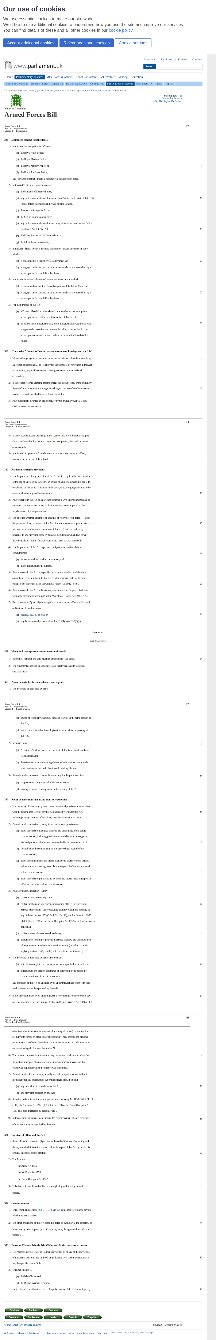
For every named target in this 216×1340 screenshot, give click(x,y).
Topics (169, 83)
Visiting (123, 77)
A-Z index (9, 1333)
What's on (57, 83)
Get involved (107, 77)
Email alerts (167, 59)
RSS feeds (182, 59)
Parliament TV (144, 83)
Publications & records (120, 83)
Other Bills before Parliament (167, 101)
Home (9, 77)
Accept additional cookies (30, 43)
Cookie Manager (146, 1333)
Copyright (102, 1333)
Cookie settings (133, 43)
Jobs (71, 1333)
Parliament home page (29, 90)
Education (137, 77)
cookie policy (120, 30)
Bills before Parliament (99, 90)
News (159, 83)
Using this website (85, 1333)
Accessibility (150, 59)
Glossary (22, 1333)
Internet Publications (172, 98)
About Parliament (86, 77)
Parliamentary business (29, 77)
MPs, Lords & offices (59, 77)
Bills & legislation (76, 83)
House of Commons (17, 83)
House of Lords (40, 83)
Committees (97, 83)
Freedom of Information (54, 1333)
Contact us (197, 59)
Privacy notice (116, 1333)
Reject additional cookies (86, 43)
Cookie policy (131, 1333)
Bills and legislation (76, 90)
